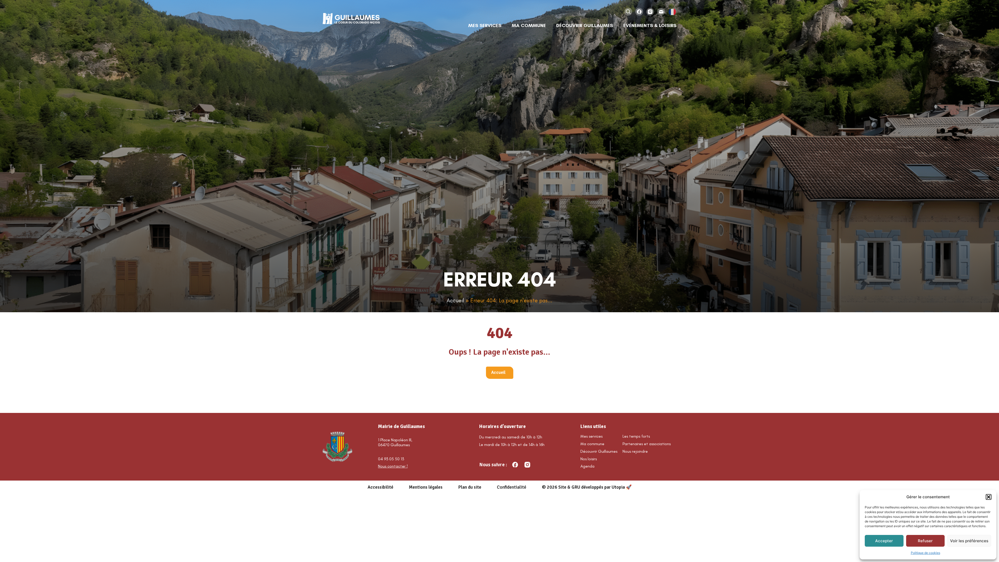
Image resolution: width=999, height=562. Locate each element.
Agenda (587, 466)
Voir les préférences (969, 540)
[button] (988, 497)
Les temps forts (636, 436)
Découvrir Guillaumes (598, 451)
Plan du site (469, 487)
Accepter (884, 540)
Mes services (591, 436)
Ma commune (592, 443)
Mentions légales (426, 487)
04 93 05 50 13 (391, 458)
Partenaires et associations (647, 443)
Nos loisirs (588, 458)
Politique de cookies (925, 553)
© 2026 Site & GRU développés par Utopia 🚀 (587, 487)
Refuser (925, 540)
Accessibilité (380, 487)
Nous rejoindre (635, 451)
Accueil (455, 300)
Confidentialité (511, 487)
